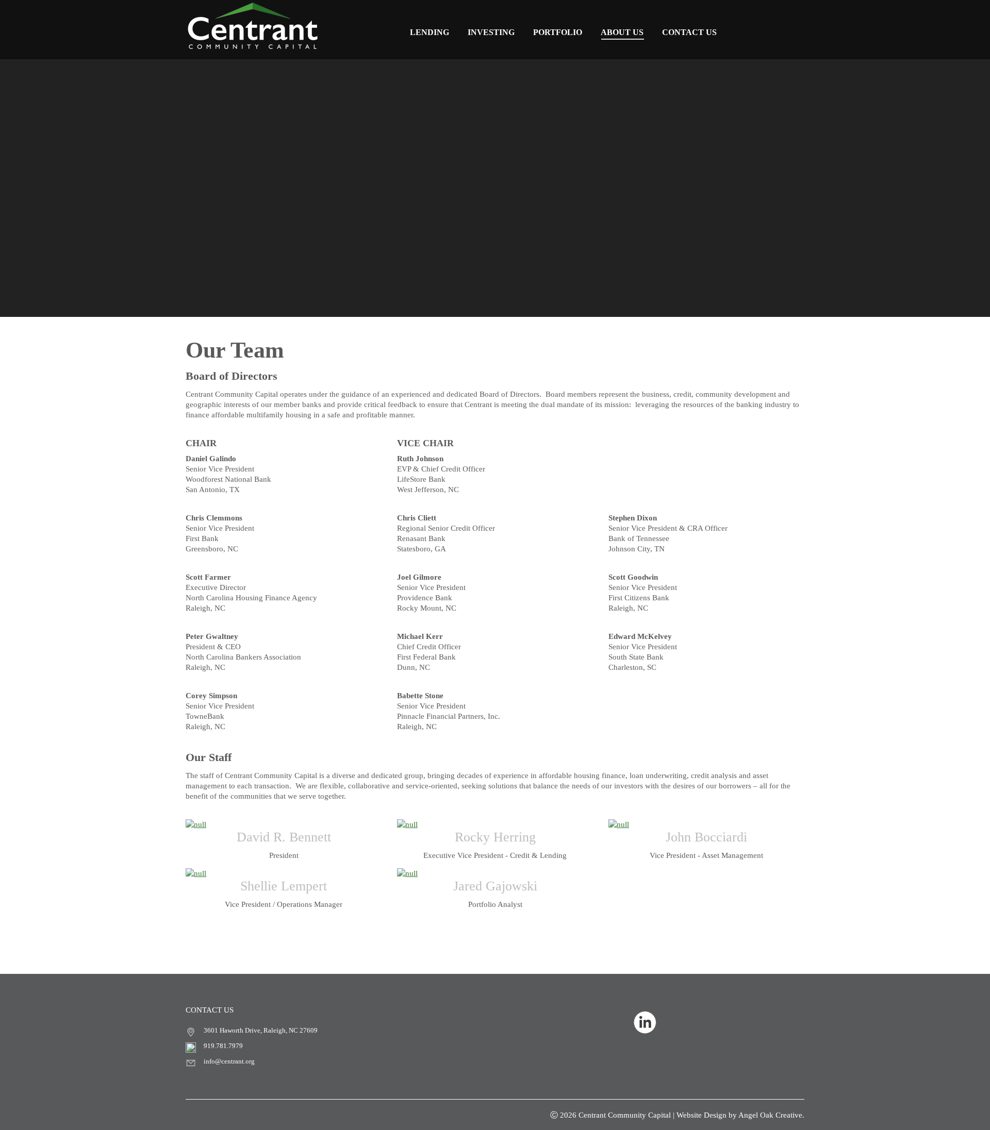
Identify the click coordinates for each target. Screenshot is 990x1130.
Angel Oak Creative (770, 1115)
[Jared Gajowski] (495, 873)
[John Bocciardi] (706, 824)
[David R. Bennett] (284, 824)
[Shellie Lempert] (284, 873)
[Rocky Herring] (495, 824)
